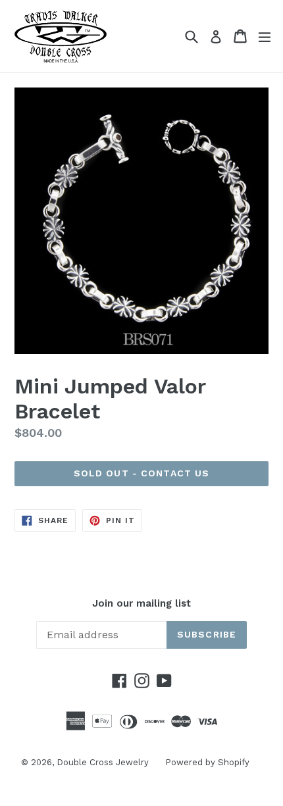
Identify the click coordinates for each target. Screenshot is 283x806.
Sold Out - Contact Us (142, 473)
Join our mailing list (141, 603)
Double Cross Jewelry (103, 762)
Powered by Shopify (207, 762)
